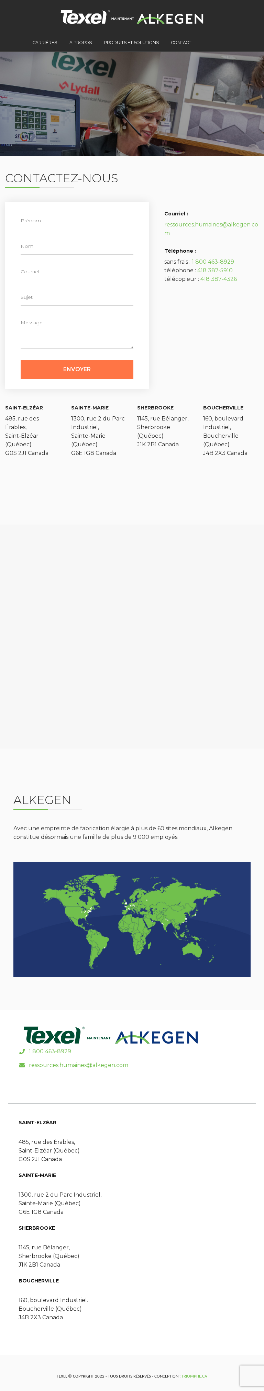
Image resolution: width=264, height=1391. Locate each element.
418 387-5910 (215, 270)
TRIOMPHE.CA (194, 1376)
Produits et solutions (131, 42)
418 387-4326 (218, 279)
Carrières (45, 42)
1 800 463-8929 (213, 261)
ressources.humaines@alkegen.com (78, 1065)
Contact (181, 42)
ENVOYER (77, 369)
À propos (80, 42)
